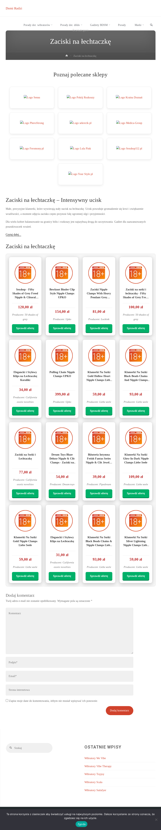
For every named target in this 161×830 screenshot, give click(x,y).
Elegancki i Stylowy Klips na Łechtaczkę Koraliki (25, 376)
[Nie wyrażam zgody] (156, 820)
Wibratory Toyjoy (94, 774)
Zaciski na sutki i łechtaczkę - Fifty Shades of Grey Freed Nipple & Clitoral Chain (136, 297)
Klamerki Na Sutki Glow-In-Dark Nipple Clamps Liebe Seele (136, 458)
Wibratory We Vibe (95, 758)
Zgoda (81, 824)
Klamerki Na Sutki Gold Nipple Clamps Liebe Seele (25, 541)
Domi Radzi (14, 8)
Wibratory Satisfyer (95, 790)
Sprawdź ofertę (25, 328)
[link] (151, 25)
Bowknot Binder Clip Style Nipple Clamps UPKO (62, 293)
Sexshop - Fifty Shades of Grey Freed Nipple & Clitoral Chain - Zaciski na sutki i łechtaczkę (25, 297)
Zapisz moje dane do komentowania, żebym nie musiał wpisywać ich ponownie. (53, 700)
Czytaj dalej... (13, 234)
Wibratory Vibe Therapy (98, 766)
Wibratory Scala (93, 782)
